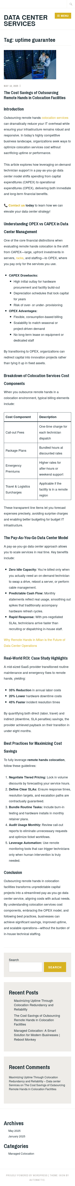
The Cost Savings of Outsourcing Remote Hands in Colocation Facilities (35, 95)
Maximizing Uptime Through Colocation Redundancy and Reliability (33, 1004)
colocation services (55, 117)
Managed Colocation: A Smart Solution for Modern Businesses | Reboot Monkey (37, 1034)
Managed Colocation (21, 1153)
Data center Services (26, 20)
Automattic (37, 1179)
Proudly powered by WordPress (27, 1175)
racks (20, 257)
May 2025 (14, 1131)
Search (14, 959)
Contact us (17, 205)
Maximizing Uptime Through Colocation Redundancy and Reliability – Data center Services (35, 1081)
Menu (65, 15)
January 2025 (16, 1136)
